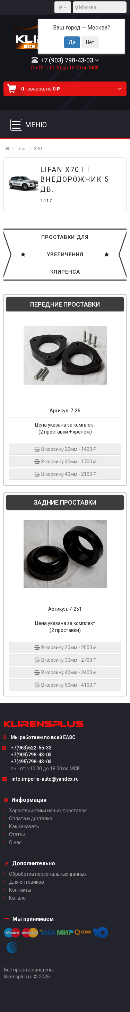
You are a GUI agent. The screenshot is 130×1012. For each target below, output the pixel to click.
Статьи (17, 834)
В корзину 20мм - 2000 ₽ (68, 647)
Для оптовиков (26, 882)
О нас (15, 842)
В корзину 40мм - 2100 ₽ (68, 474)
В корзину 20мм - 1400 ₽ (68, 449)
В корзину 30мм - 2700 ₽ (68, 660)
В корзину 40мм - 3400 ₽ (68, 672)
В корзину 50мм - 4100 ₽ (68, 685)
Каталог (18, 898)
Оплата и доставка (30, 818)
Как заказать (24, 826)
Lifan (22, 148)
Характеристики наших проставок (48, 810)
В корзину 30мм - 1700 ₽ (68, 461)
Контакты (20, 890)
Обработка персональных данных (48, 874)
